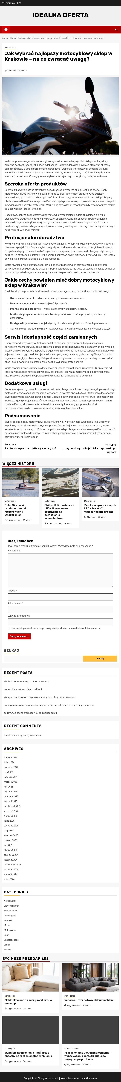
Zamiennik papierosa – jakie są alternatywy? (30, 446)
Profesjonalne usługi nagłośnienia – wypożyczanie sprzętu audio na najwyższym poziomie (49, 705)
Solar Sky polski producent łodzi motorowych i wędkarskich (15, 510)
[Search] (116, 30)
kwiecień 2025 (11, 835)
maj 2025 (8, 830)
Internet (8, 920)
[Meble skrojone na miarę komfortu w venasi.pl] (30, 977)
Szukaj (11, 651)
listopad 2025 (10, 801)
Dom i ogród (10, 915)
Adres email (15, 603)
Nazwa (12, 590)
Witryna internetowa (19, 615)
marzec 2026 (10, 782)
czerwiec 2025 (11, 825)
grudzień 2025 (11, 796)
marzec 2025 (10, 840)
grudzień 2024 (11, 855)
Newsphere (66, 1078)
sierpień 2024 (10, 874)
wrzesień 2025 (11, 811)
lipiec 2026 (9, 762)
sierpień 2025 (10, 816)
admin (24, 71)
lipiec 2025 (9, 821)
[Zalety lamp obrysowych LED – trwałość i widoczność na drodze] (100, 482)
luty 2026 (8, 786)
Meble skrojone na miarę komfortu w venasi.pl (26, 681)
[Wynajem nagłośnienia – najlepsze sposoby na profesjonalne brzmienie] (30, 1030)
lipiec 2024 (9, 879)
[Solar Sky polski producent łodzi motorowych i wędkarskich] (20, 482)
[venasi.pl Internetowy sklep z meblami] (90, 977)
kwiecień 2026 (11, 777)
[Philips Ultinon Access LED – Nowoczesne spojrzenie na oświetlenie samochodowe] (60, 482)
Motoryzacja (10, 47)
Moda (7, 925)
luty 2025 (8, 845)
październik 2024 (12, 864)
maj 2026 (8, 772)
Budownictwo (10, 910)
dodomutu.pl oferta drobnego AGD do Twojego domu (30, 713)
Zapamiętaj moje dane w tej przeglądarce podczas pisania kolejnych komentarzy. (56, 628)
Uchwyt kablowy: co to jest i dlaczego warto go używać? (89, 448)
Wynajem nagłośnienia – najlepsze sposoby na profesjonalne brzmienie (39, 697)
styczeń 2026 (10, 791)
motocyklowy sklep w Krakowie (22, 193)
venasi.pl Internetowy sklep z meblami (23, 689)
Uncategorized (11, 940)
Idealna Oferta (60, 15)
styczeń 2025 (10, 850)
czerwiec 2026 (11, 767)
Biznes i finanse (12, 906)
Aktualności (10, 901)
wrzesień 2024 (11, 869)
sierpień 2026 (10, 757)
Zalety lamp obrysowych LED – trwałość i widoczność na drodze (100, 508)
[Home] (6, 29)
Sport (6, 935)
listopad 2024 (10, 860)
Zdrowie (8, 949)
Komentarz (15, 550)
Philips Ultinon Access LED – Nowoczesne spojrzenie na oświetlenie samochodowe (59, 512)
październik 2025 (12, 806)
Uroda (7, 944)
